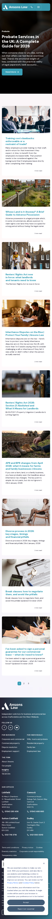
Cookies (39, 847)
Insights (5, 770)
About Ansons (8, 761)
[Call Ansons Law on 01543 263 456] (31, 7)
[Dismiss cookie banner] (44, 863)
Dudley (30, 818)
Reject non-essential (26, 909)
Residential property (35, 743)
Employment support (10, 751)
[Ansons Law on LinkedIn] (10, 727)
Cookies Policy (28, 883)
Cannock (31, 792)
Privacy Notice (13, 883)
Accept (26, 902)
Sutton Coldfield (10, 818)
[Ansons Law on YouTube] (16, 727)
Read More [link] (11, 72)
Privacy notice (27, 847)
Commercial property (11, 743)
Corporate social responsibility (31, 851)
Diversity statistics (9, 851)
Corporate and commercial (13, 739)
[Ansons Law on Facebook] (4, 727)
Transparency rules (9, 855)
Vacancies (6, 774)
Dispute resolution (9, 747)
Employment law (34, 751)
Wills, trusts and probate (37, 739)
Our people (6, 766)
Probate (6, 31)
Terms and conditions (10, 847)
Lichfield (6, 792)
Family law (31, 747)
